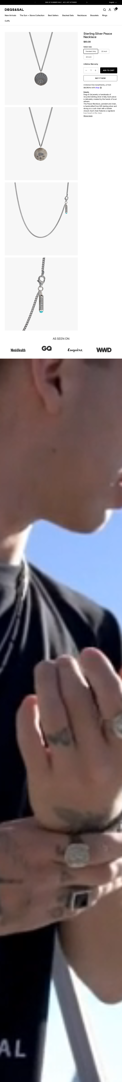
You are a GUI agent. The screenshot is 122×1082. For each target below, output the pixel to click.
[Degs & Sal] (14, 9)
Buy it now (100, 78)
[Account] (109, 9)
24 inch (89, 57)
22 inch (104, 51)
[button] (104, 9)
